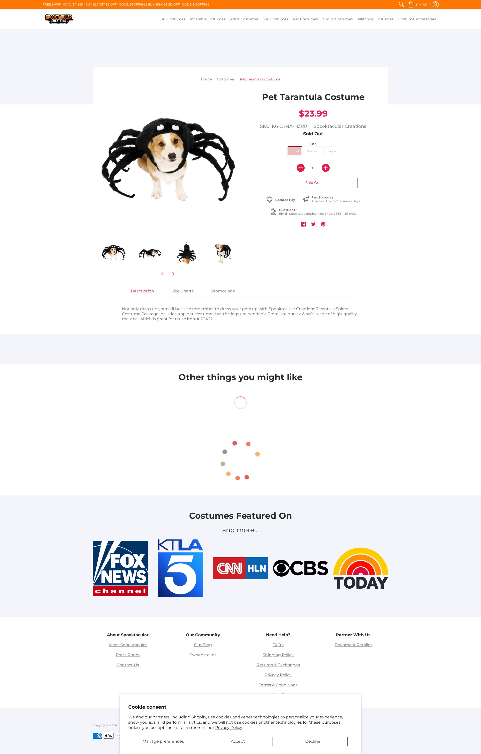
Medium (313, 151)
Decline (312, 741)
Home (206, 79)
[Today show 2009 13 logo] (360, 568)
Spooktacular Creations (340, 126)
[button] (417, 4)
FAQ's (278, 644)
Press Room (128, 655)
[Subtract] (301, 168)
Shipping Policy (278, 655)
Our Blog (203, 644)
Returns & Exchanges (278, 665)
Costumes (226, 79)
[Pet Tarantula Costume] (113, 252)
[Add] (326, 168)
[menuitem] (401, 4)
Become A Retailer (353, 644)
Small (295, 151)
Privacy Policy (228, 727)
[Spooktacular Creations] (59, 19)
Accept (238, 741)
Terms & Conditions (278, 685)
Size (313, 144)
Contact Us (128, 665)
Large (331, 151)
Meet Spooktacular (128, 644)
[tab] (142, 291)
